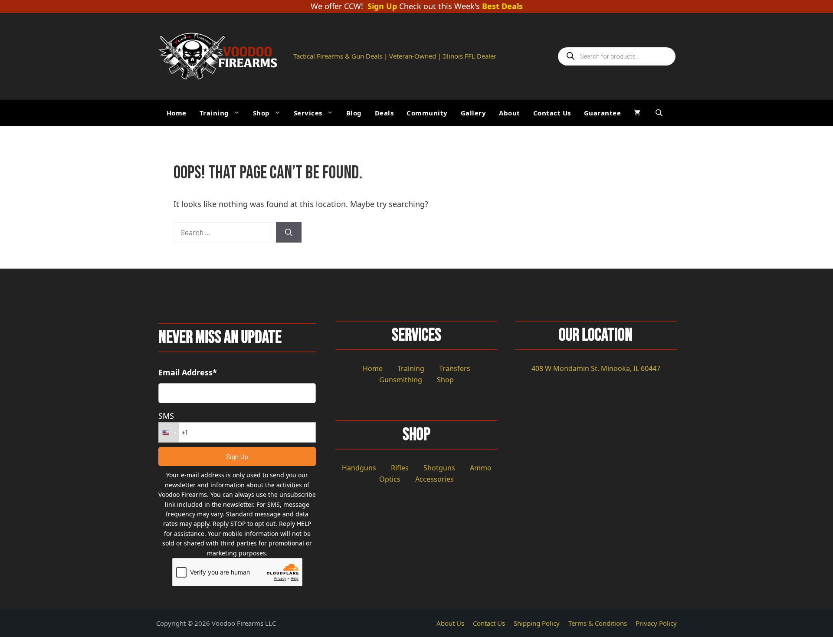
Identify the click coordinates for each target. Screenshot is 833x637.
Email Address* (187, 372)
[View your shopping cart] (637, 113)
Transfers (454, 368)
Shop (261, 112)
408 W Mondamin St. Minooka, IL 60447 (595, 368)
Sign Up (382, 6)
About (509, 112)
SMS (166, 415)
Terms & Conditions (597, 623)
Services (308, 112)
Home (177, 112)
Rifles (400, 468)
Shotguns (439, 468)
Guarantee (602, 112)
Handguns (359, 468)
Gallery (473, 112)
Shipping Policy (537, 623)
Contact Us (552, 112)
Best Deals (502, 6)
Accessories (434, 479)
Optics (389, 479)
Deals (384, 112)
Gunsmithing (400, 379)
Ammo (481, 468)
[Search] (289, 232)
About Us (450, 623)
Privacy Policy (656, 623)
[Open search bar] (660, 112)
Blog (354, 112)
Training (214, 112)
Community (427, 112)
